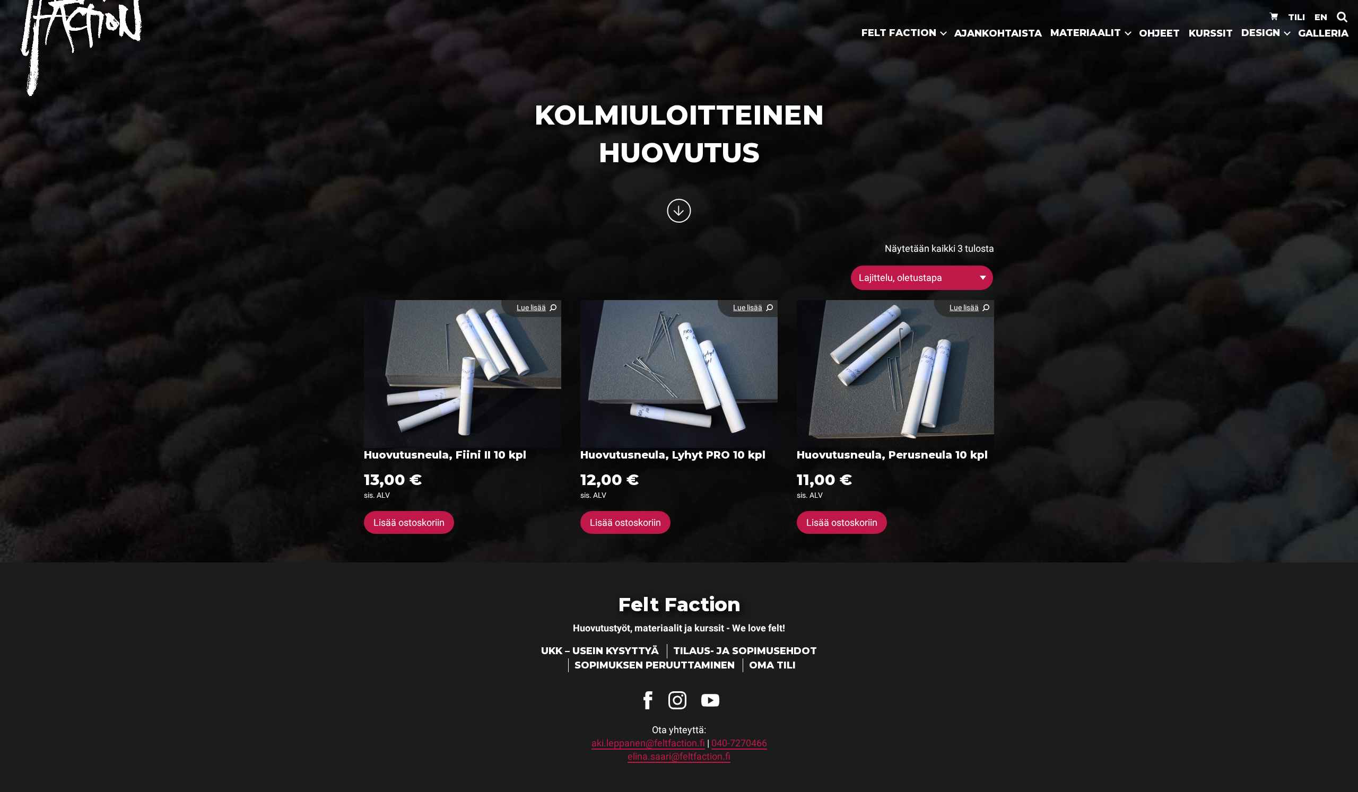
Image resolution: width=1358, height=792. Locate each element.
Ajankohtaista (998, 33)
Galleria (1323, 33)
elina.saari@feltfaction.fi (679, 756)
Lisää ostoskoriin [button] (409, 522)
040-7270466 (739, 743)
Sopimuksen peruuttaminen (654, 665)
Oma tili (772, 665)
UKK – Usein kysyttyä (600, 651)
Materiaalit (1085, 33)
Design (1260, 33)
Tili (1296, 17)
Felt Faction (898, 33)
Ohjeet (1159, 33)
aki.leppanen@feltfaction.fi (648, 743)
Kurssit (1211, 33)
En (1321, 17)
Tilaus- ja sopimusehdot (745, 651)
